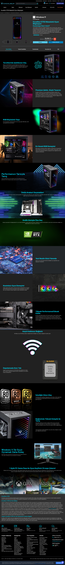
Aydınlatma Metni (60, 558)
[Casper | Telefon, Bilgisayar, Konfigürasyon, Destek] (7, 4)
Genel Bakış (8, 49)
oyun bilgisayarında (52, 508)
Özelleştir (40, 42)
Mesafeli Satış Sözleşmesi (54, 558)
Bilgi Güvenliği (39, 558)
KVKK (31, 558)
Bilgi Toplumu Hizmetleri (45, 558)
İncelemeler (35, 49)
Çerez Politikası (34, 558)
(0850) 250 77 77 (57, 537)
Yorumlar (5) (48, 49)
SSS (58, 49)
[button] (3, 42)
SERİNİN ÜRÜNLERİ (55, 42)
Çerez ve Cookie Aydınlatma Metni (40, 563)
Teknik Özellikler (22, 49)
